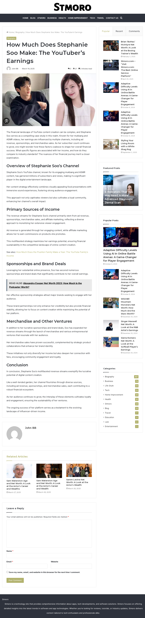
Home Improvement (78, 18)
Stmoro (41, 18)
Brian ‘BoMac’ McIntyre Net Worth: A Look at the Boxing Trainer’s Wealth (129, 47)
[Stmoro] (72, 7)
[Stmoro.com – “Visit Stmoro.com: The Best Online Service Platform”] (111, 65)
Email (10, 561)
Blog (32, 18)
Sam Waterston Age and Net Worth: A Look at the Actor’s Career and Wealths (18, 485)
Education (109, 417)
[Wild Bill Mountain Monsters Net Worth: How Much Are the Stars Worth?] (111, 302)
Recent (119, 31)
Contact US (112, 18)
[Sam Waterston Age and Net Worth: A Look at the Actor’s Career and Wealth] (49, 471)
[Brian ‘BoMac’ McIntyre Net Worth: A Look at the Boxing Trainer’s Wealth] (111, 45)
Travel (100, 18)
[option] (121, 190)
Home (25, 18)
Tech (92, 18)
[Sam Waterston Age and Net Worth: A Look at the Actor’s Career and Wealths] (19, 471)
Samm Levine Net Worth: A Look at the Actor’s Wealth (77, 482)
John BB (30, 427)
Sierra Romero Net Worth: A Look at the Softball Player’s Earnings (129, 344)
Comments (134, 31)
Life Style (109, 386)
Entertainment (111, 426)
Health (62, 18)
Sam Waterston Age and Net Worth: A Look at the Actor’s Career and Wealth (48, 484)
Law (107, 422)
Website (54, 561)
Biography (20, 32)
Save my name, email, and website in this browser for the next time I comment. (44, 572)
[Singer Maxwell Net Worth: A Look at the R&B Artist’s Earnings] (111, 325)
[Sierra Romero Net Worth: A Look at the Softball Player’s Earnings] (111, 341)
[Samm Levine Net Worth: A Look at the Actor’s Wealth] (79, 470)
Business (52, 18)
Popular (106, 31)
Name (10, 551)
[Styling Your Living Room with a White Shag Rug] (111, 144)
